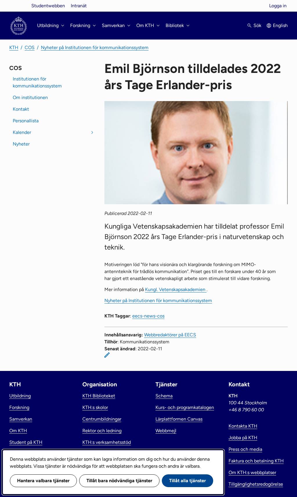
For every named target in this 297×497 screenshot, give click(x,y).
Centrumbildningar (101, 419)
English (280, 25)
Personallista (26, 120)
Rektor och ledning (102, 430)
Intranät (79, 5)
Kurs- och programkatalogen (184, 407)
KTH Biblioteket (98, 396)
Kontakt (21, 109)
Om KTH (18, 430)
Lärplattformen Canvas (178, 419)
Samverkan (20, 419)
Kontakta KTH (243, 426)
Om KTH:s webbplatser (252, 472)
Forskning (19, 407)
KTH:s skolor (95, 407)
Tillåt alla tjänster (187, 480)
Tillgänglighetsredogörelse (256, 484)
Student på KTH (25, 442)
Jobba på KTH (243, 437)
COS (30, 47)
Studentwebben (48, 5)
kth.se (18, 5)
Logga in (278, 5)
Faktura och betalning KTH (256, 461)
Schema (164, 396)
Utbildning (20, 396)
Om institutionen (30, 97)
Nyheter (21, 144)
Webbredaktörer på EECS (170, 335)
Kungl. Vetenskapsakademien (176, 289)
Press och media (245, 449)
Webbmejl (165, 430)
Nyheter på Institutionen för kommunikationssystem (94, 47)
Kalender (22, 132)
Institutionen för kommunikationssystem (37, 82)
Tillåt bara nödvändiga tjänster (119, 480)
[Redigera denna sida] (107, 355)
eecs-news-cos (148, 316)
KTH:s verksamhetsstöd (106, 442)
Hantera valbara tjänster (43, 480)
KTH (13, 47)
